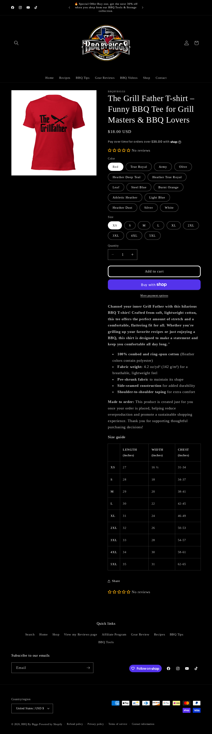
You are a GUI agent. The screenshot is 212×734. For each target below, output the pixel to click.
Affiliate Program (114, 634)
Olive (183, 166)
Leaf (116, 187)
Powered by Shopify (50, 724)
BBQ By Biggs (29, 724)
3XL (116, 235)
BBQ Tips (176, 634)
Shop (56, 634)
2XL (191, 225)
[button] (16, 43)
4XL (134, 235)
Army (163, 166)
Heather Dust (122, 207)
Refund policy (75, 724)
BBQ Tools (106, 642)
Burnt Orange (168, 187)
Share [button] (116, 581)
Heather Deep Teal (127, 177)
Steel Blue (139, 187)
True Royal (138, 166)
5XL (152, 235)
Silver (148, 207)
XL (173, 225)
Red (115, 166)
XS (115, 225)
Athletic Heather (125, 197)
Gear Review (140, 634)
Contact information (143, 724)
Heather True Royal (167, 177)
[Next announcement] (142, 7)
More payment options (154, 295)
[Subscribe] (88, 667)
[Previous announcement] (69, 7)
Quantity (113, 245)
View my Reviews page (80, 634)
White (169, 207)
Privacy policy (96, 724)
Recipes (159, 634)
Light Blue (157, 197)
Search (30, 634)
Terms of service (117, 724)
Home (43, 634)
